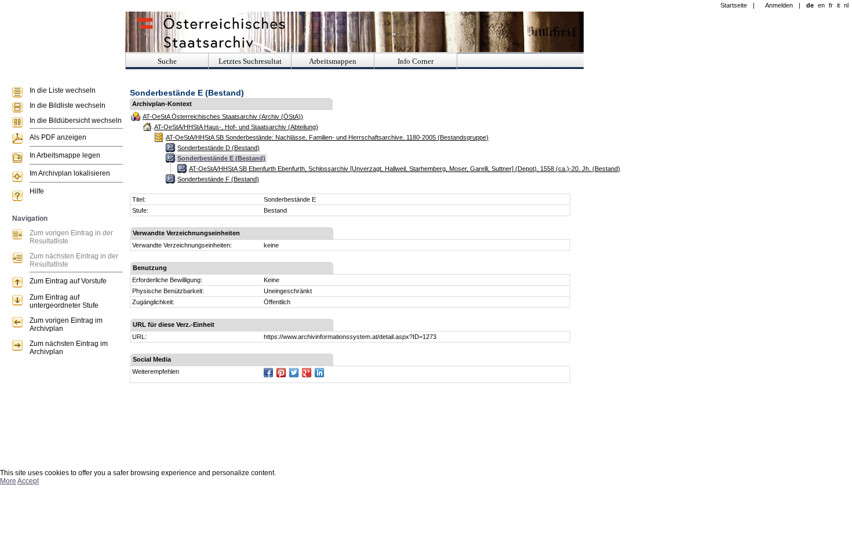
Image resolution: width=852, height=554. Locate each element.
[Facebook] (268, 372)
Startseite (733, 5)
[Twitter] (293, 372)
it (838, 5)
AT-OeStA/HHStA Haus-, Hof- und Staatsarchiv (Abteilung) (236, 126)
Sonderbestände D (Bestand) (218, 147)
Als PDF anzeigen (58, 137)
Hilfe (37, 191)
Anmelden (779, 5)
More (8, 481)
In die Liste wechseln (63, 90)
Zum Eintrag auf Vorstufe (68, 281)
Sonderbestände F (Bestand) (218, 179)
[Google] (306, 372)
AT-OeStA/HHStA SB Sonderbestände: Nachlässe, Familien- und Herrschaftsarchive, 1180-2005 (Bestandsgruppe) (327, 137)
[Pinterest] (281, 372)
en (821, 5)
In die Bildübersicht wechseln (76, 120)
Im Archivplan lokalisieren (70, 173)
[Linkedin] (319, 372)
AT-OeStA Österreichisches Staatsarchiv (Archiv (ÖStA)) (223, 116)
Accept (28, 481)
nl (846, 5)
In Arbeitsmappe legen (65, 155)
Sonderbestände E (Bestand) (221, 158)
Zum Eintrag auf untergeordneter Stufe (64, 301)
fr (831, 5)
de (810, 5)
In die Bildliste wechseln (67, 105)
